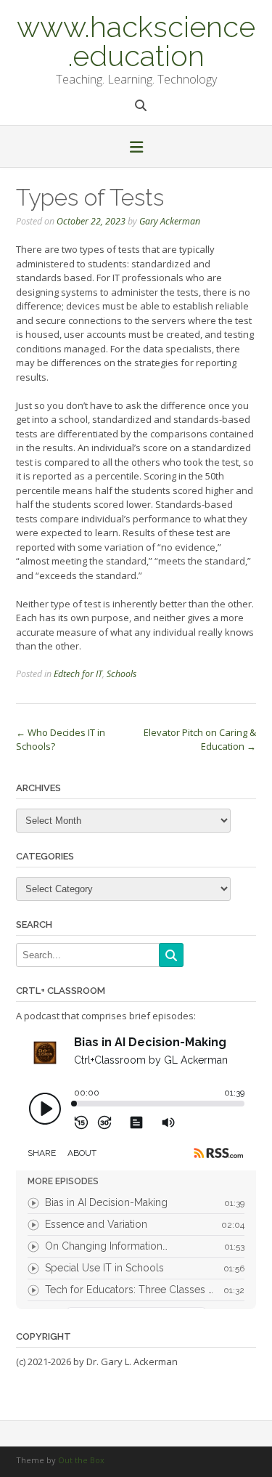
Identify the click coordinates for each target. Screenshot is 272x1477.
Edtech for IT (78, 674)
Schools (121, 674)
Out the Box (81, 1459)
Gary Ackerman (169, 221)
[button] (136, 148)
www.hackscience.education (136, 39)
